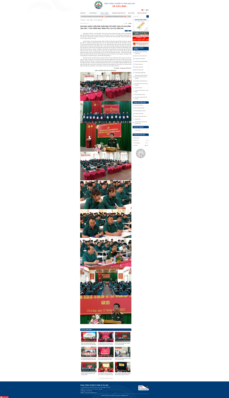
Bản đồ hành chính (140, 19)
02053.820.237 (89, 390)
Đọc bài (126, 30)
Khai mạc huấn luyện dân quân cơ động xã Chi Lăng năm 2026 (122, 359)
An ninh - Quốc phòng (98, 20)
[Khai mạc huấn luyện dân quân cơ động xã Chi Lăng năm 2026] (122, 352)
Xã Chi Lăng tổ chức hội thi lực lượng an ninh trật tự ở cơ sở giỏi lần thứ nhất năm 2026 (105, 374)
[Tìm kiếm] (147, 16)
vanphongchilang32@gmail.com (91, 392)
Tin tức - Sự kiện (89, 20)
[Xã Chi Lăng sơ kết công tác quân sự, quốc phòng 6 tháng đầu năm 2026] (106, 352)
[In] (128, 23)
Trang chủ (83, 20)
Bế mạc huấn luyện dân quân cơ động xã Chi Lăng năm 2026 (122, 344)
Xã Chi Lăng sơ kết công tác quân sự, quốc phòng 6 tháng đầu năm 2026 (105, 359)
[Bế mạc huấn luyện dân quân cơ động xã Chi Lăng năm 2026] (122, 337)
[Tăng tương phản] (129, 23)
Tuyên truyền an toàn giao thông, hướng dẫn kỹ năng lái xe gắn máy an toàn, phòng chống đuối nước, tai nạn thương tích (122, 374)
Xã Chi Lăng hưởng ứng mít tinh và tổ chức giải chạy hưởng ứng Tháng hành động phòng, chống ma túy (88, 359)
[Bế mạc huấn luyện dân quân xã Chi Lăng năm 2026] (89, 367)
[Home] (98, 5)
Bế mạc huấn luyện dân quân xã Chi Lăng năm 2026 (88, 374)
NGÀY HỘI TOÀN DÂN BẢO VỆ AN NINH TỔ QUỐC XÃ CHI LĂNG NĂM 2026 (88, 344)
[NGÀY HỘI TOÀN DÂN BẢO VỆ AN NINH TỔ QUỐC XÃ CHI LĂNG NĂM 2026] (89, 337)
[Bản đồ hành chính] (141, 25)
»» (111, 378)
